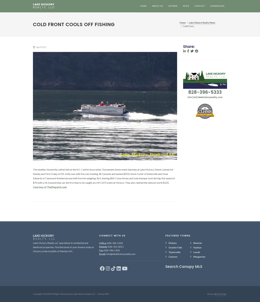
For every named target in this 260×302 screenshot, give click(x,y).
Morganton (199, 256)
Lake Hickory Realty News (202, 22)
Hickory (173, 243)
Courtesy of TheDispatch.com (50, 187)
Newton (197, 243)
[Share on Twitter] (192, 51)
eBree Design (220, 294)
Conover (173, 256)
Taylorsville (175, 252)
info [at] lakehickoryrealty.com (205, 97)
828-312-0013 (115, 246)
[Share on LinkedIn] (184, 51)
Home (183, 22)
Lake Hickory (44, 6)
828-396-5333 (205, 92)
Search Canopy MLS (183, 266)
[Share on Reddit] (196, 51)
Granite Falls (175, 247)
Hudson (197, 247)
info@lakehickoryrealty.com (120, 253)
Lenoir (196, 252)
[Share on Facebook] (188, 51)
